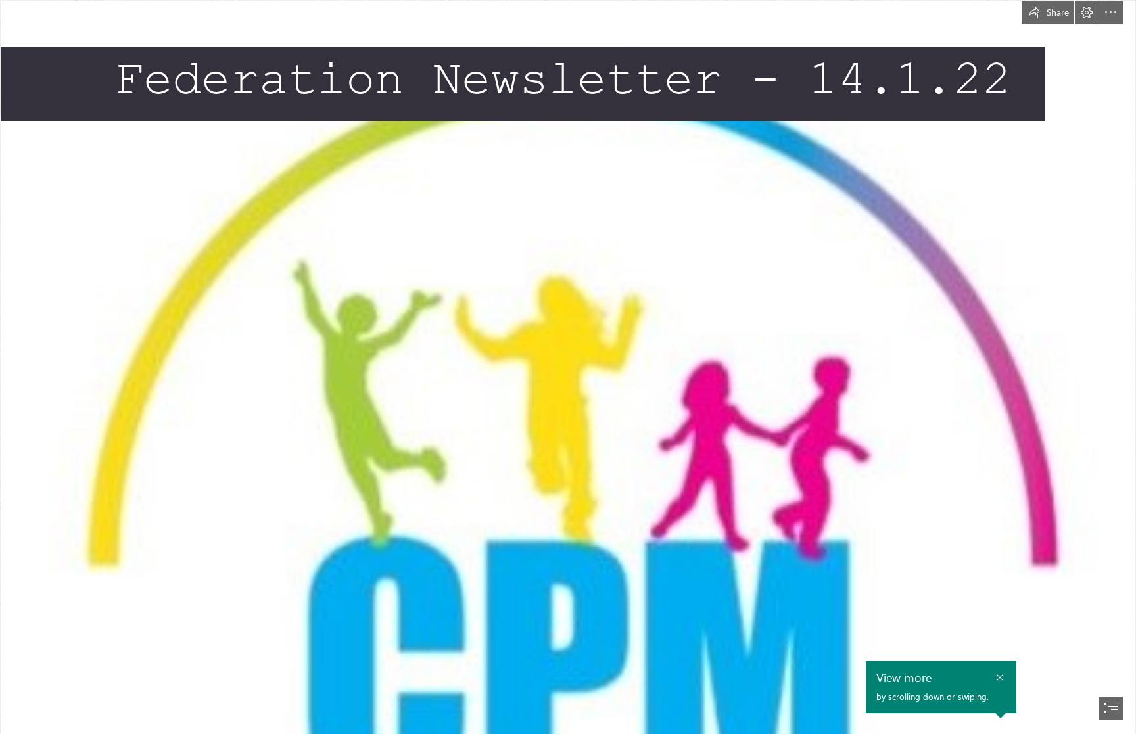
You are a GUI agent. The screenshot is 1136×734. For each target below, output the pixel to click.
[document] (568, 367)
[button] (1048, 12)
